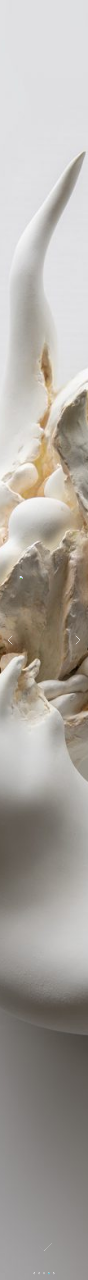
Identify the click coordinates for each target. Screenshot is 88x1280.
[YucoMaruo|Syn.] (44, 578)
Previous (10, 640)
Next (78, 640)
